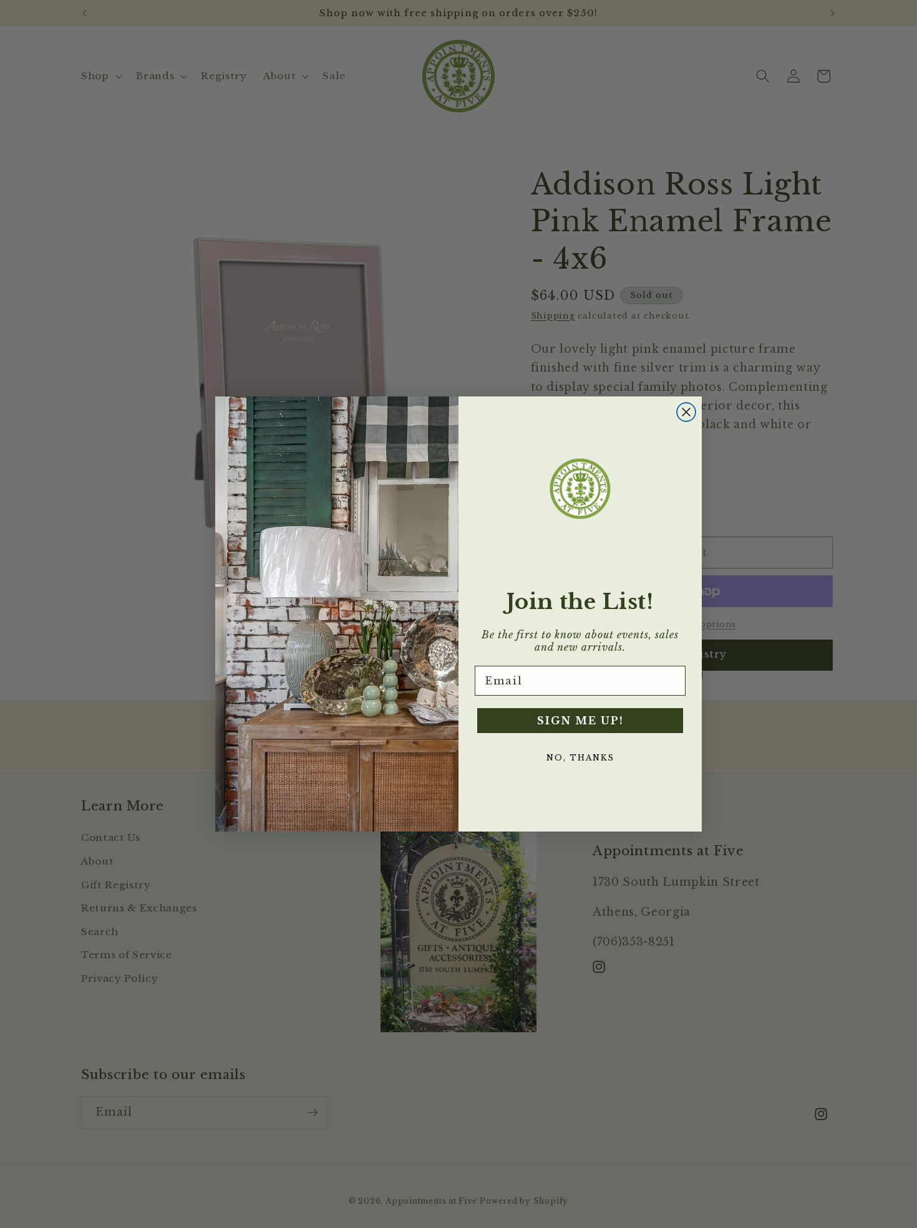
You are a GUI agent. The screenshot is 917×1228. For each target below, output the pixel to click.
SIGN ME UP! (580, 720)
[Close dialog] (686, 412)
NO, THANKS (580, 757)
